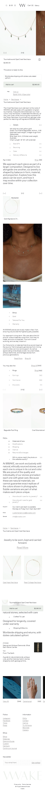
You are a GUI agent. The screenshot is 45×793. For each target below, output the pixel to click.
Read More (18, 358)
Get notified (36, 763)
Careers (26, 730)
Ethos (5, 737)
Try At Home (27, 725)
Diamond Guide (8, 741)
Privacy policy (17, 784)
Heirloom (6, 746)
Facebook (6, 721)
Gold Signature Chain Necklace (11, 219)
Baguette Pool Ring (11, 430)
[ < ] (5, 53)
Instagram (6, 718)
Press (5, 725)
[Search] (6, 5)
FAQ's (25, 718)
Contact (25, 721)
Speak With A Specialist (21, 94)
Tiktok (5, 723)
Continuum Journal (10, 748)
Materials (6, 739)
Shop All (28, 358)
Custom (6, 744)
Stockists (26, 728)
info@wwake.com (19, 517)
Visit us (15, 92)
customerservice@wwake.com (24, 513)
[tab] (22, 370)
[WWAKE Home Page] (22, 5)
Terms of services (26, 784)
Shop (36, 370)
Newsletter (7, 757)
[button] (22, 313)
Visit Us (25, 723)
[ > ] (40, 53)
